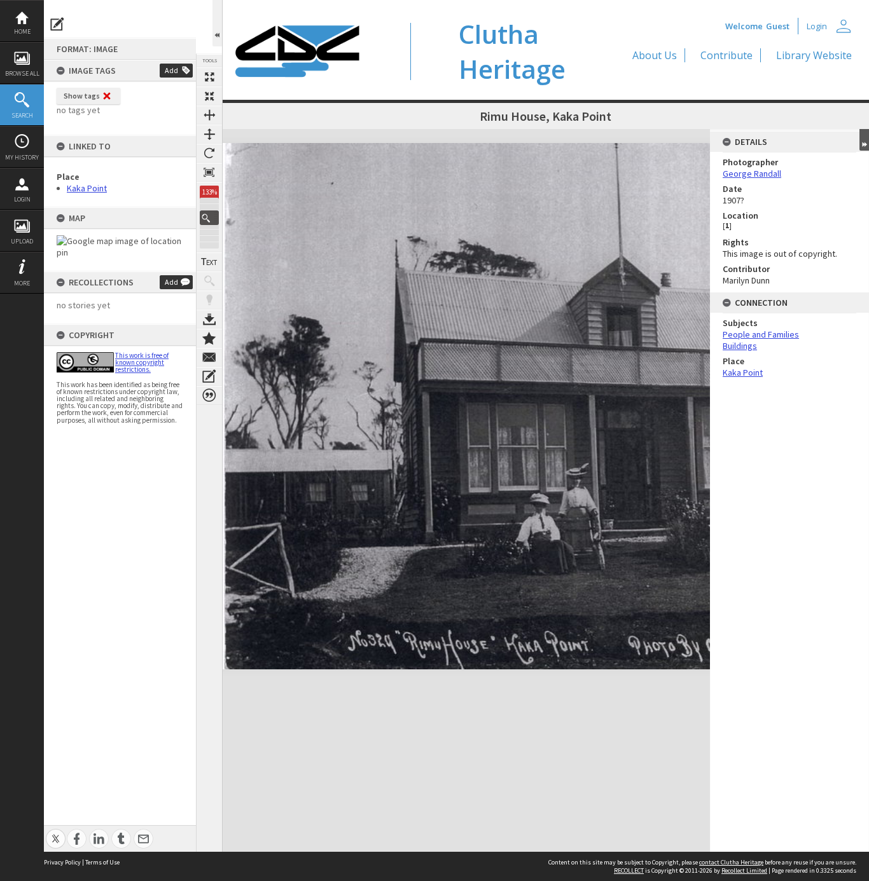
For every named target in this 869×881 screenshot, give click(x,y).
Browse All (22, 73)
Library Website (814, 55)
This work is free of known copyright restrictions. (142, 362)
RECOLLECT (629, 870)
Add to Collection (209, 338)
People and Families (761, 334)
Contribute (726, 55)
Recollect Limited (744, 870)
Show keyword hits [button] (209, 280)
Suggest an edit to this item (57, 24)
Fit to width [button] (209, 115)
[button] (209, 217)
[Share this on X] (56, 832)
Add (171, 70)
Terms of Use (102, 862)
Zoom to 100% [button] (209, 172)
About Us (654, 55)
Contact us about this (209, 357)
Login (22, 199)
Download (209, 319)
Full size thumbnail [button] (209, 76)
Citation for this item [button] (209, 395)
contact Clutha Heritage (731, 862)
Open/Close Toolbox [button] (217, 23)
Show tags (82, 95)
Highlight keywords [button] (209, 300)
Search (22, 115)
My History (22, 157)
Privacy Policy (62, 862)
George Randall (752, 173)
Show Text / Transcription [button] (209, 261)
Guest (777, 26)
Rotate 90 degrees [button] (209, 153)
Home (22, 31)
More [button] (22, 283)
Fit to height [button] (209, 134)
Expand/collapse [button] (864, 140)
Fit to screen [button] (209, 96)
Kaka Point (87, 188)
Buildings (740, 346)
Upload (22, 241)
